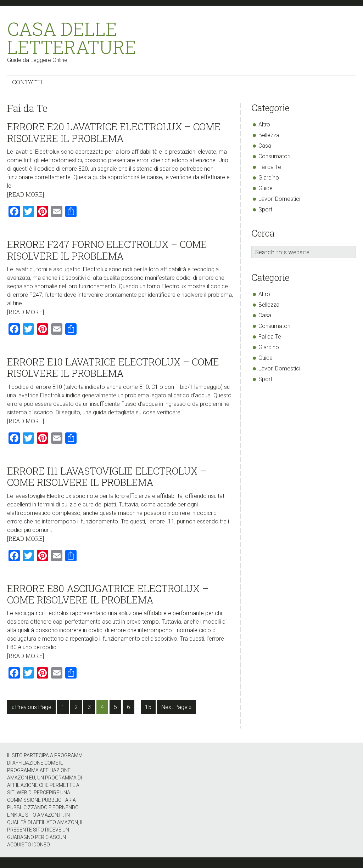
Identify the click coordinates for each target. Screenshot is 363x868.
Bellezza (268, 135)
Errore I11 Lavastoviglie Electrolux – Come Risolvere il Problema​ (106, 476)
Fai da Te (269, 167)
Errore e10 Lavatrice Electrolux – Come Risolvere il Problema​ (113, 367)
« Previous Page (31, 708)
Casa (264, 145)
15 (150, 706)
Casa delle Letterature (70, 38)
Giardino (268, 177)
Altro (264, 124)
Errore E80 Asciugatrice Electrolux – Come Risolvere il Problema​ (107, 594)
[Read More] (25, 194)
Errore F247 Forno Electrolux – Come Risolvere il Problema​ (107, 250)
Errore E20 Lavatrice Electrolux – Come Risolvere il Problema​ (113, 132)
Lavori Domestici (279, 198)
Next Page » (176, 708)
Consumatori (274, 156)
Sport (265, 209)
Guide (265, 188)
